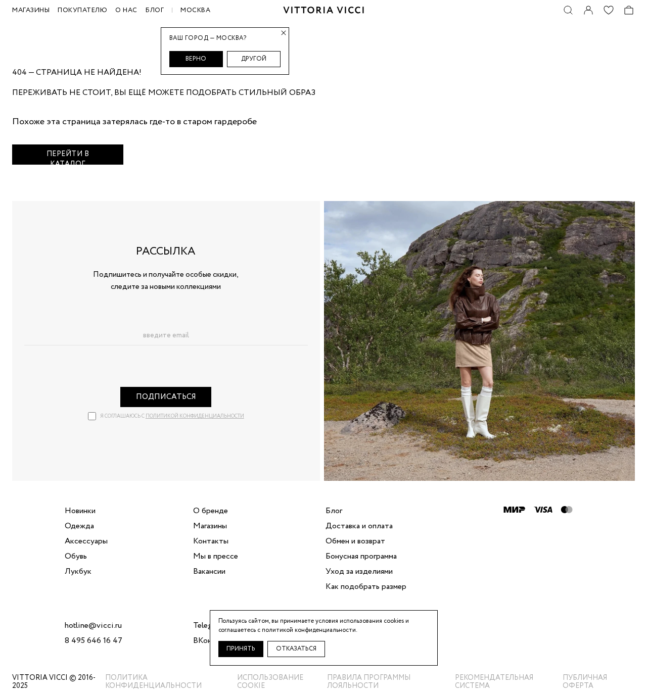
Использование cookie (270, 682)
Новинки (80, 511)
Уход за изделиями (359, 572)
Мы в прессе (215, 557)
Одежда (79, 526)
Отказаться (296, 648)
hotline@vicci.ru (93, 626)
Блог (155, 10)
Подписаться (166, 397)
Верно (196, 59)
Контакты (210, 541)
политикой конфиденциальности (195, 416)
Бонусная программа (361, 557)
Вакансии (209, 572)
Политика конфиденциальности (153, 682)
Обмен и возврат (355, 541)
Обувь (76, 557)
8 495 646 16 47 (93, 641)
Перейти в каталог (68, 157)
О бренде (210, 511)
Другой (253, 59)
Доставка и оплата (359, 526)
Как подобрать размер (366, 587)
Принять (240, 648)
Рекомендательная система (494, 682)
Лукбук (78, 572)
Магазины (210, 526)
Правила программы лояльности (368, 682)
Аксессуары (86, 541)
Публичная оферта (585, 682)
